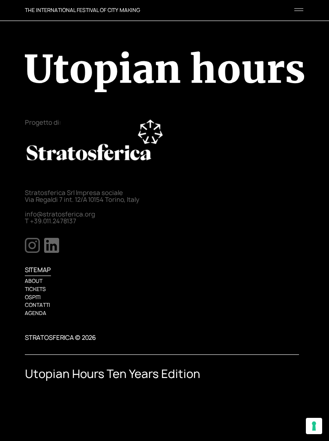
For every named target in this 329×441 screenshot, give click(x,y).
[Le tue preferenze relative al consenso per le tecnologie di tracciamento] (314, 426)
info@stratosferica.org (60, 214)
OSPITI (33, 297)
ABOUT (33, 281)
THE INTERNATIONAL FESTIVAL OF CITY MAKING (82, 10)
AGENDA (35, 313)
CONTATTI (37, 305)
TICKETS (35, 289)
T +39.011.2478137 (50, 221)
